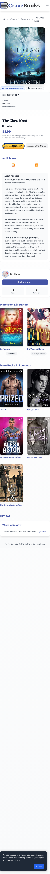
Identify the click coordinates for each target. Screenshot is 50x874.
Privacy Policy (14, 860)
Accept (39, 866)
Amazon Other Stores (36, 146)
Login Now (41, 531)
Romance (25, 19)
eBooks (13, 19)
